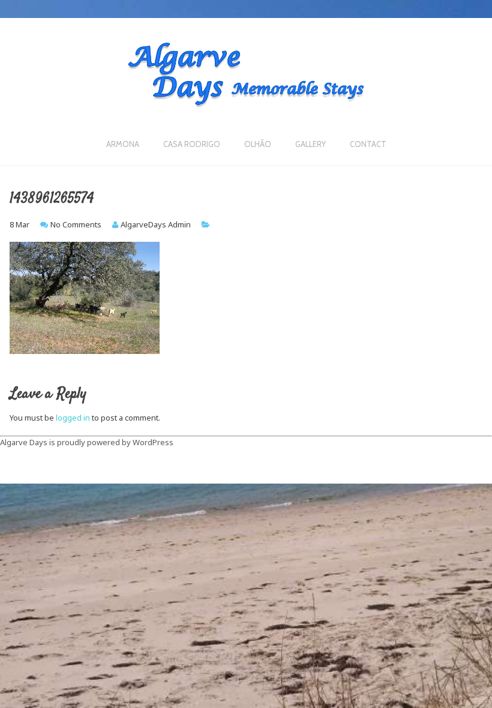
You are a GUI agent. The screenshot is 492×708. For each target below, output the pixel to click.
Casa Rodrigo (191, 144)
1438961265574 (52, 198)
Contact (368, 144)
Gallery (310, 144)
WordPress (153, 442)
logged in (73, 417)
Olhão (257, 144)
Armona (122, 144)
